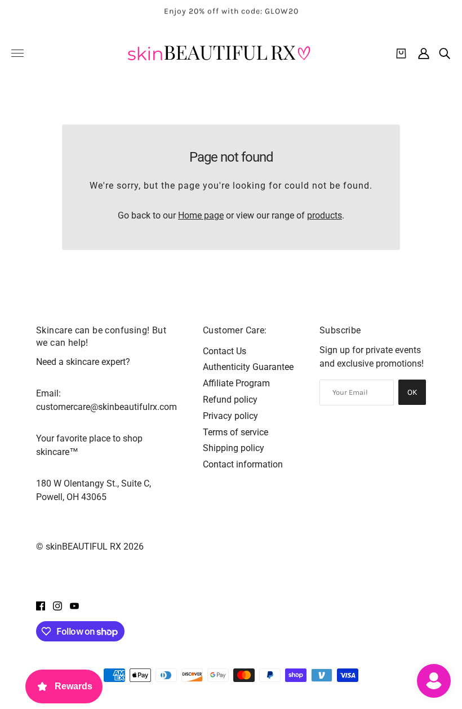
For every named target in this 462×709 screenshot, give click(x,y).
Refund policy (230, 399)
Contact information (243, 464)
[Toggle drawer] (17, 53)
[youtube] (74, 605)
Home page (201, 215)
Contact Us (224, 351)
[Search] (444, 53)
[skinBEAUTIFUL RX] (218, 53)
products (324, 215)
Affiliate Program (236, 383)
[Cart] (401, 53)
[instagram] (57, 605)
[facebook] (41, 605)
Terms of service (235, 432)
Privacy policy (230, 416)
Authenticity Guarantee (248, 367)
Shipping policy (233, 448)
